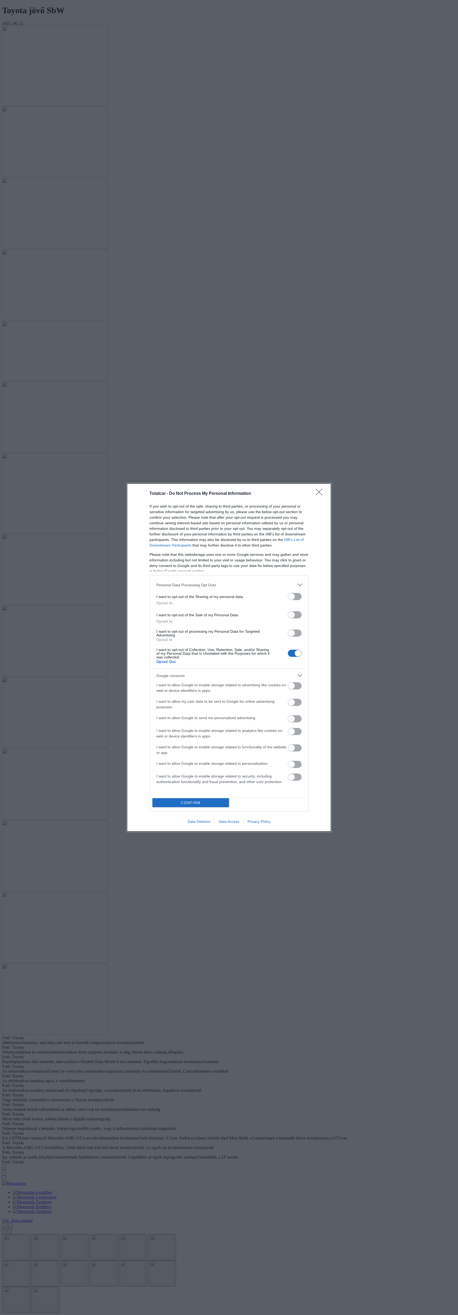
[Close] (321, 494)
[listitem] (229, 585)
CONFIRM (191, 803)
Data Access (229, 821)
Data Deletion (199, 821)
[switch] (295, 596)
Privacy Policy (259, 821)
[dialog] (229, 657)
